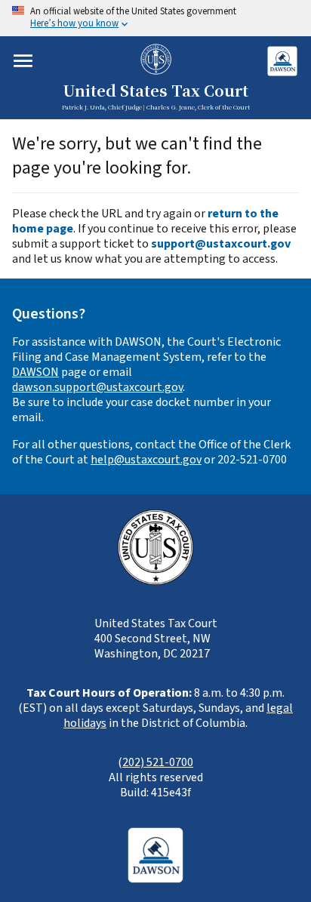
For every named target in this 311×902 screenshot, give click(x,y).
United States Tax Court (155, 91)
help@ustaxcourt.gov (146, 459)
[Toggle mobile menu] (23, 61)
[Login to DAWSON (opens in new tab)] (282, 61)
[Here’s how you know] (155, 18)
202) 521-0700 (157, 762)
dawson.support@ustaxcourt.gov (97, 387)
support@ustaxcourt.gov (221, 244)
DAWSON (35, 372)
